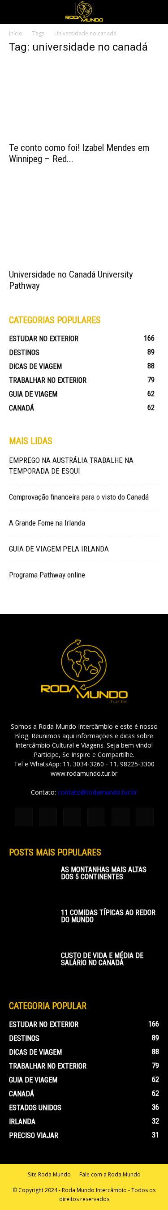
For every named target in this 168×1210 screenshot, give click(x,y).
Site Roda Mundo (49, 1174)
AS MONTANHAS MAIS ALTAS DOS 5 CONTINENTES (103, 873)
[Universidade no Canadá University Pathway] (84, 226)
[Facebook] (24, 817)
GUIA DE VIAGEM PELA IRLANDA (59, 548)
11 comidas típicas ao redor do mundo (108, 916)
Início (15, 33)
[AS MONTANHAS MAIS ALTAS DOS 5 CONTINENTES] (31, 882)
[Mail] (96, 817)
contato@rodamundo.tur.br (97, 792)
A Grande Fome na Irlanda (47, 522)
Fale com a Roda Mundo (110, 1174)
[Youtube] (145, 817)
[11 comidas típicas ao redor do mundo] (31, 925)
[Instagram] (48, 817)
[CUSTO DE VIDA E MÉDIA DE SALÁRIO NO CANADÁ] (31, 967)
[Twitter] (120, 817)
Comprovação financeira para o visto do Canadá (79, 496)
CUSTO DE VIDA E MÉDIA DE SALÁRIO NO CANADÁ (102, 959)
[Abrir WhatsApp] (145, 1187)
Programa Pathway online (47, 574)
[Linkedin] (72, 817)
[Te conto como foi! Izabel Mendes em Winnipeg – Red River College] (84, 100)
